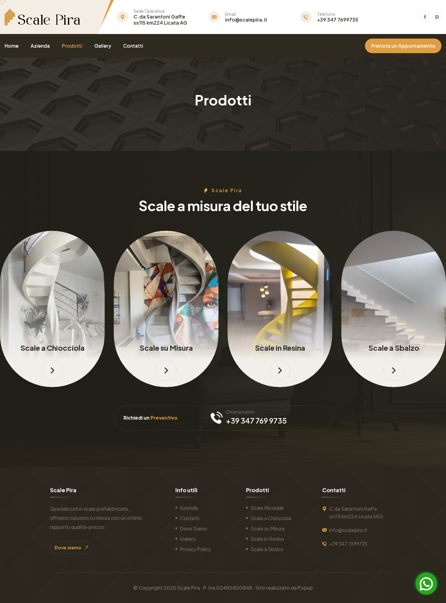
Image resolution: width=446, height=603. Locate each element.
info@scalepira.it (246, 20)
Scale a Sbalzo (393, 347)
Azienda (40, 46)
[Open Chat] (426, 583)
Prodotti (72, 46)
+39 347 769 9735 (256, 420)
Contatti (133, 46)
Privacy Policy (195, 549)
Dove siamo (68, 547)
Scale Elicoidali (267, 508)
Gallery (102, 46)
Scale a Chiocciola (52, 347)
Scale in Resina (280, 347)
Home (12, 46)
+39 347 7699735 (337, 20)
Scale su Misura (166, 347)
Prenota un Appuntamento (403, 46)
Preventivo (163, 417)
